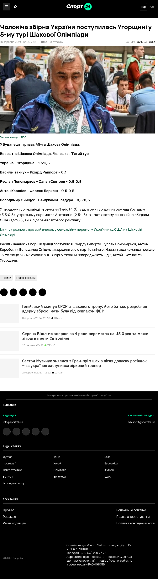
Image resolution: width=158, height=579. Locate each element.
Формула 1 (9, 463)
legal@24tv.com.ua (120, 557)
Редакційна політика (131, 510)
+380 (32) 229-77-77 (92, 553)
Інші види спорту (13, 483)
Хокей (57, 463)
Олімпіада (60, 470)
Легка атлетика (13, 470)
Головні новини (25, 278)
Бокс (107, 457)
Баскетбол (111, 463)
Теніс (57, 457)
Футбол (7, 457)
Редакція (9, 516)
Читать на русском (51, 42)
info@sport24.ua (13, 422)
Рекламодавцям (14, 523)
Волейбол (60, 476)
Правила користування (133, 516)
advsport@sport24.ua (141, 422)
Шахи (108, 476)
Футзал (109, 470)
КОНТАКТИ (9, 405)
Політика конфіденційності (135, 523)
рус (151, 6)
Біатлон (8, 476)
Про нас (8, 510)
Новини (6, 278)
